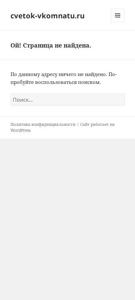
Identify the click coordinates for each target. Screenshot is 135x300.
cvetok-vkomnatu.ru (47, 15)
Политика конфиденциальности (42, 124)
